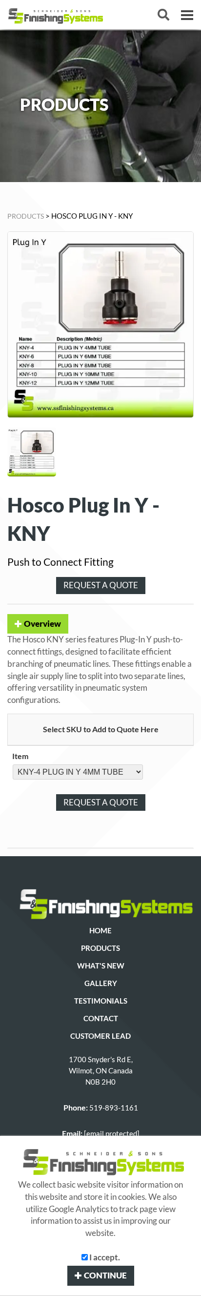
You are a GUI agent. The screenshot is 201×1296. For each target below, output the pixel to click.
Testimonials (100, 1001)
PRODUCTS (25, 216)
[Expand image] (100, 324)
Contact (100, 1018)
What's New (100, 966)
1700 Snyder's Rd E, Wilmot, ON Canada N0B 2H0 (101, 1070)
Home (100, 930)
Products (100, 948)
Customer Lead (100, 1036)
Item (20, 756)
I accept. (104, 1257)
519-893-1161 (113, 1108)
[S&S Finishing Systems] (100, 902)
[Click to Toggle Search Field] (163, 15)
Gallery (100, 983)
